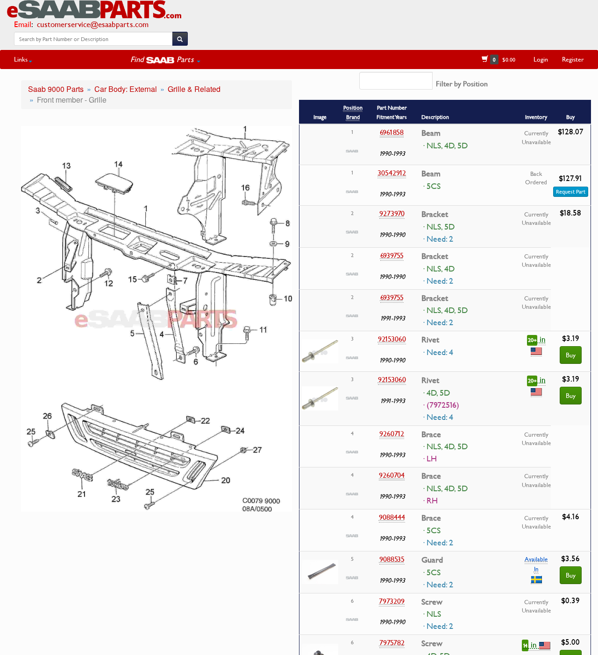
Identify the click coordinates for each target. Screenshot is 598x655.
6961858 (392, 132)
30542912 (391, 172)
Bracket (434, 214)
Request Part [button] (570, 191)
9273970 (392, 213)
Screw (431, 602)
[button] (165, 59)
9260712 (391, 433)
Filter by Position (462, 83)
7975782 (392, 642)
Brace (431, 434)
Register (573, 59)
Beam (431, 133)
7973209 (392, 601)
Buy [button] (571, 355)
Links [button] (21, 59)
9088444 (392, 517)
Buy (571, 575)
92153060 (392, 339)
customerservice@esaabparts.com (93, 24)
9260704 (392, 475)
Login (541, 59)
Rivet (430, 340)
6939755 (392, 255)
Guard (432, 560)
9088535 (392, 559)
